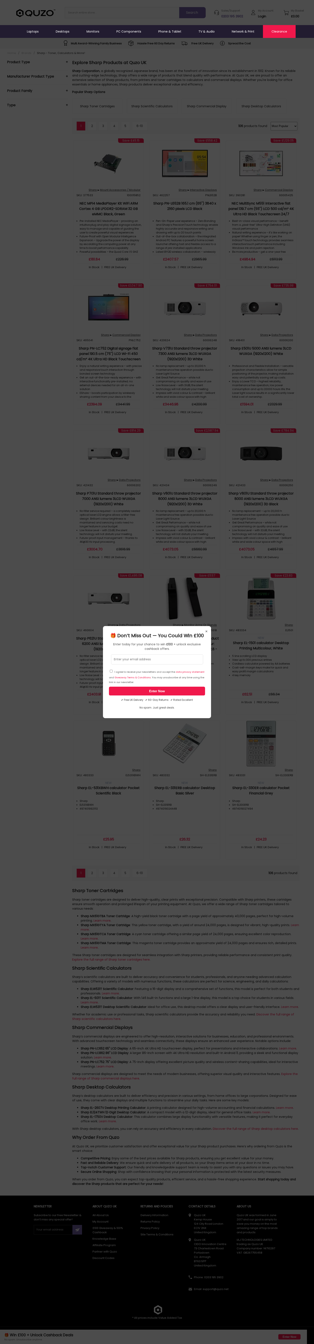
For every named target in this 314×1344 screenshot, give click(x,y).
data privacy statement (190, 672)
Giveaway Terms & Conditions (132, 677)
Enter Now (157, 691)
